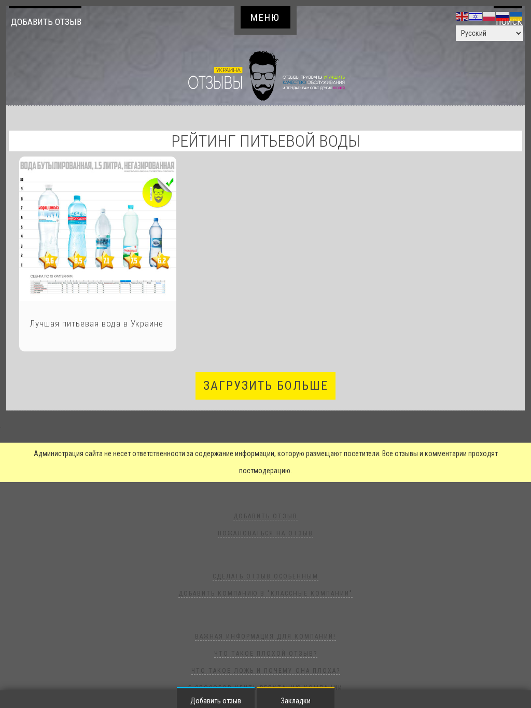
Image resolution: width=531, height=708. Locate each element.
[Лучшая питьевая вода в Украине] (97, 229)
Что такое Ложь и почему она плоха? (265, 670)
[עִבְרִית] (476, 16)
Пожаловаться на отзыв (265, 533)
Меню (265, 17)
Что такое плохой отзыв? (265, 653)
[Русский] (503, 16)
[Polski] (489, 16)
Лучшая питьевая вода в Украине (96, 323)
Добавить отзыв (46, 22)
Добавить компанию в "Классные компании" (265, 593)
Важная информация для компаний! (265, 636)
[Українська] (516, 16)
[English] (462, 16)
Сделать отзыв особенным (265, 576)
